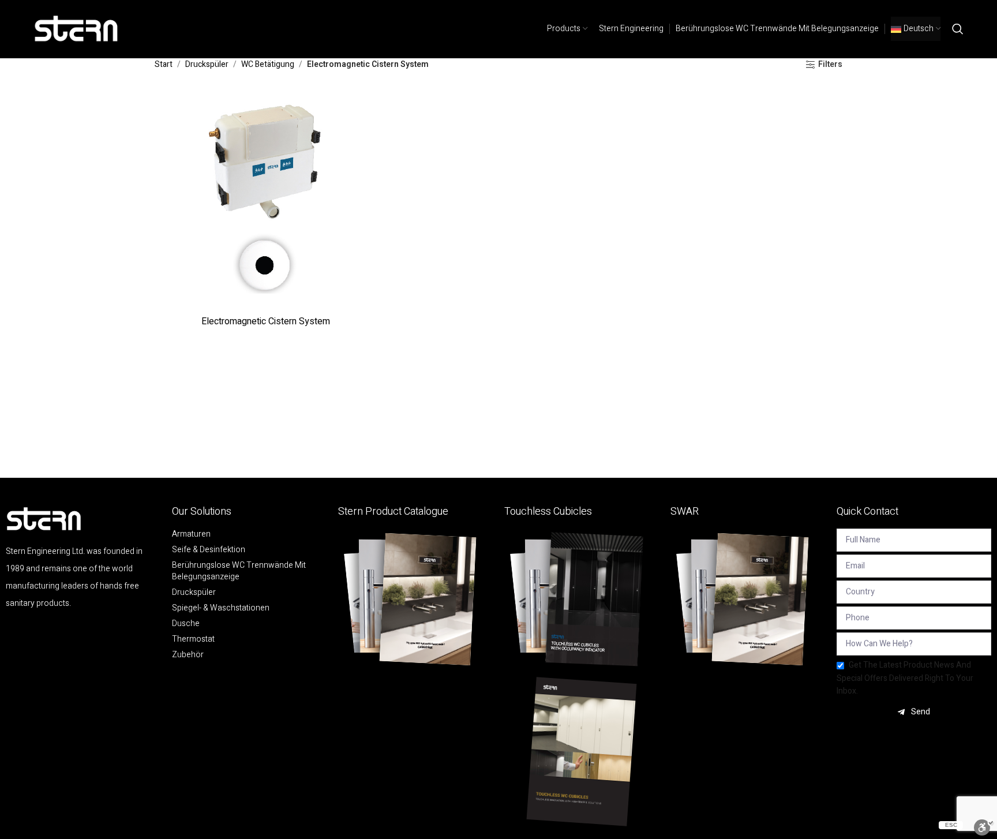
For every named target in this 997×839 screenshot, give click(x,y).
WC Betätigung (267, 64)
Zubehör (188, 655)
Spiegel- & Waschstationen (220, 608)
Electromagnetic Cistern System (265, 321)
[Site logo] (76, 29)
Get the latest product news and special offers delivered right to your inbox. (905, 678)
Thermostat (193, 639)
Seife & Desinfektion (208, 550)
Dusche (186, 624)
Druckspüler (206, 64)
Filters (830, 65)
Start (164, 64)
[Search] (957, 28)
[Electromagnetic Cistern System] (265, 199)
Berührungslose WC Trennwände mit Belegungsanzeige (239, 571)
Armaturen (191, 534)
